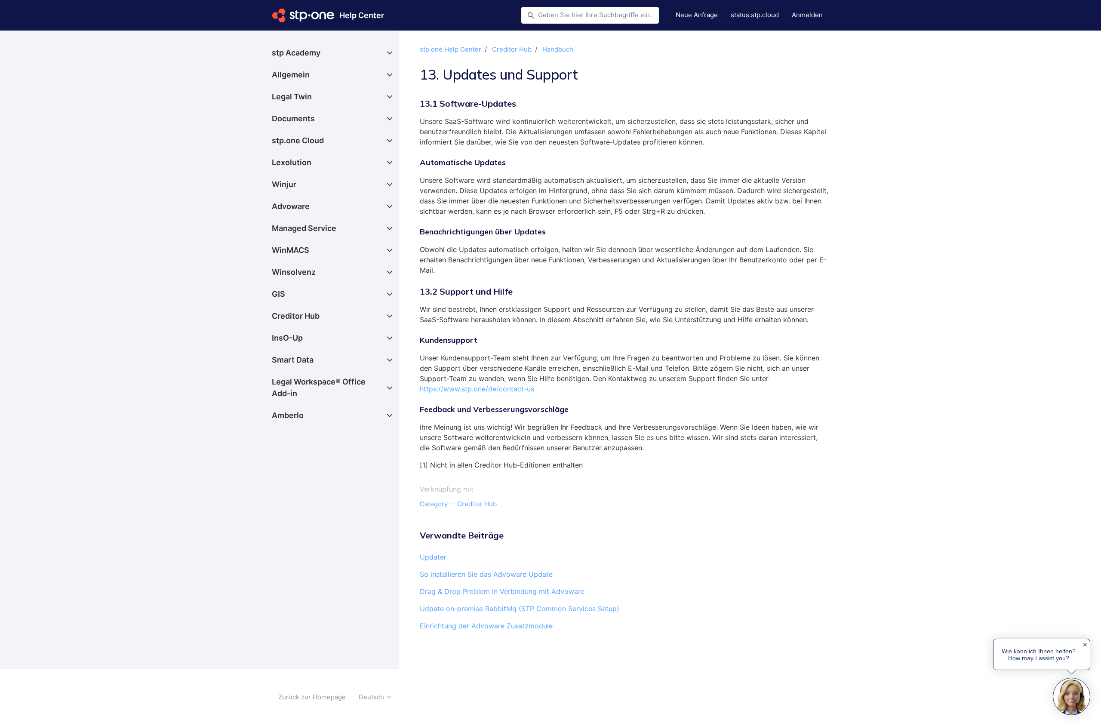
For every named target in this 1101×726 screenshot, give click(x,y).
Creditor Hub (512, 49)
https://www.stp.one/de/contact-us (477, 389)
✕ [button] (1085, 644)
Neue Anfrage (697, 15)
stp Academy (296, 52)
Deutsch (372, 697)
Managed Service (304, 228)
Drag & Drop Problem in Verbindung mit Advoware (502, 591)
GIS (278, 293)
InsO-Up (287, 337)
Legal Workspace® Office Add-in (319, 387)
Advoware (291, 206)
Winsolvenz (294, 272)
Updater (433, 557)
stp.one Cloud (298, 140)
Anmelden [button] (807, 15)
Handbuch (557, 49)
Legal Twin (292, 96)
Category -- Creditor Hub (458, 504)
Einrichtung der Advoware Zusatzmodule (486, 625)
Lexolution (291, 162)
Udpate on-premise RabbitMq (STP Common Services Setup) (519, 608)
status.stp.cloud (755, 15)
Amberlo (288, 415)
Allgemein (291, 74)
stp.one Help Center (450, 49)
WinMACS (290, 250)
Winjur (284, 184)
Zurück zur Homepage (312, 697)
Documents (293, 118)
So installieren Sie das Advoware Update (486, 574)
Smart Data (293, 359)
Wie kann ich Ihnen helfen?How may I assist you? (1039, 654)
